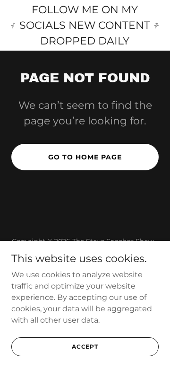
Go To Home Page (85, 157)
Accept (85, 346)
